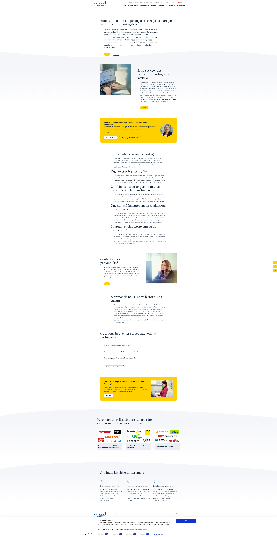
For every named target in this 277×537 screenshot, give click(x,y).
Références (161, 5)
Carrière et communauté (144, 2)
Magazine (163, 2)
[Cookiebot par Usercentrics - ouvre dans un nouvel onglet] (88, 534)
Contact (170, 5)
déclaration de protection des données (136, 529)
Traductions (137, 517)
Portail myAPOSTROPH (122, 517)
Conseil (153, 5)
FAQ (167, 2)
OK (186, 520)
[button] (131, 5)
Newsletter (157, 2)
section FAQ (117, 220)
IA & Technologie (144, 5)
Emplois (151, 2)
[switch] (121, 534)
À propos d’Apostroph (133, 2)
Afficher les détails (158, 534)
